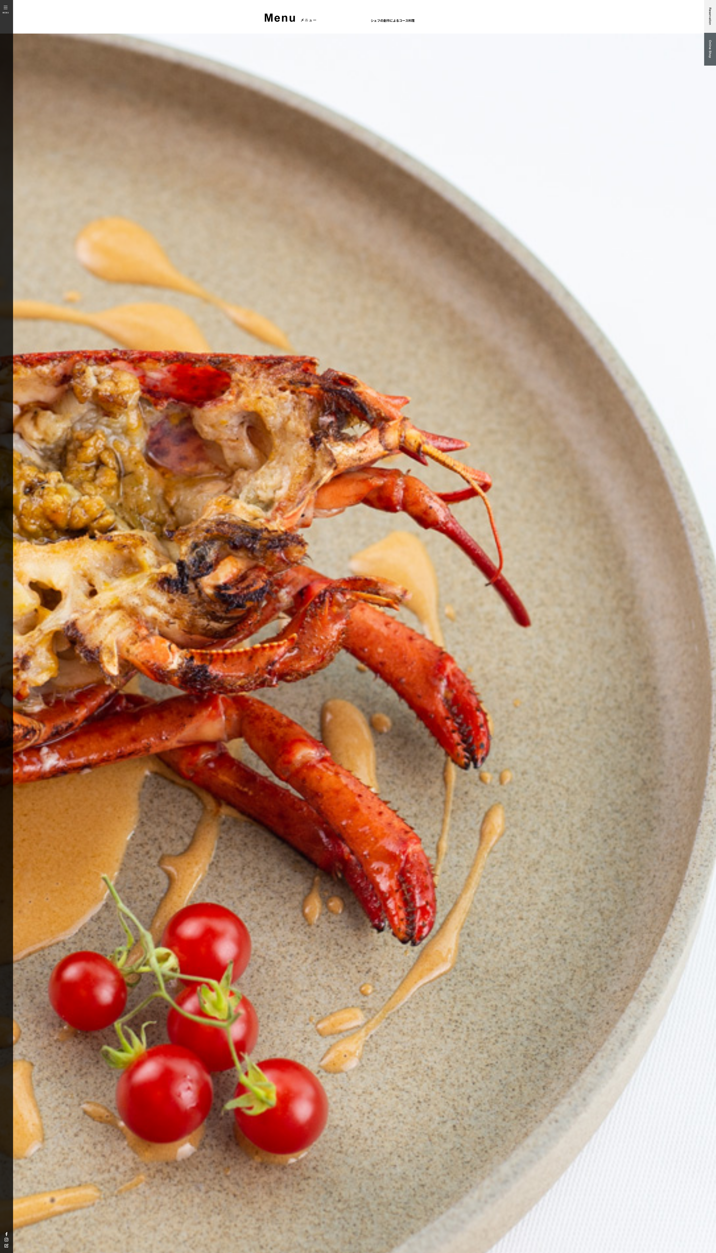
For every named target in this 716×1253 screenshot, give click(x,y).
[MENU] (4, 7)
